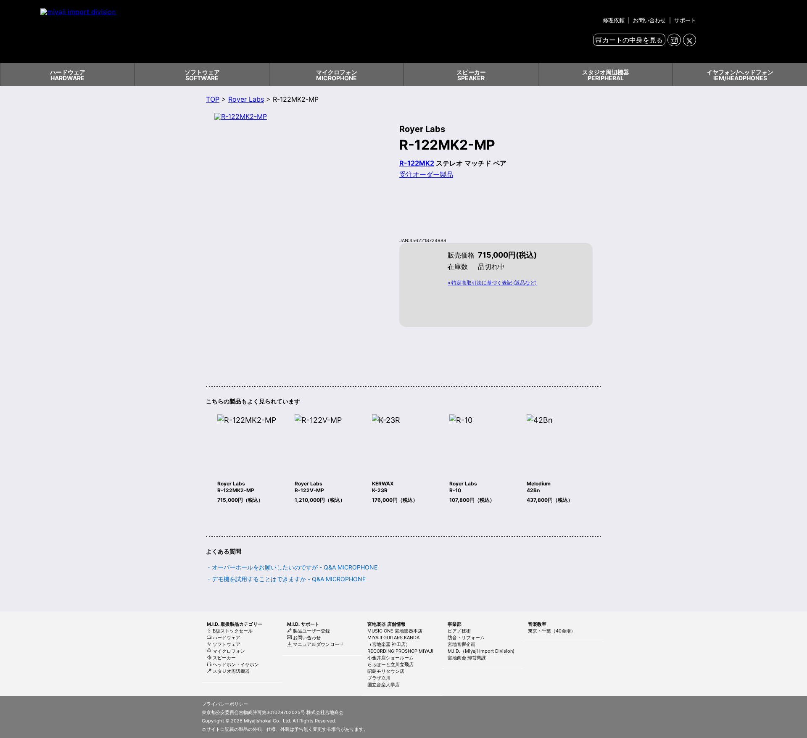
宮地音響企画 (461, 644)
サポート (684, 20)
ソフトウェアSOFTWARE (202, 75)
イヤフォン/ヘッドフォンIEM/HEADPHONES (740, 75)
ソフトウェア (225, 644)
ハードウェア (225, 637)
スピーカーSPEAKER (471, 75)
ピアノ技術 (459, 631)
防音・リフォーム (466, 637)
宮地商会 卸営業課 (467, 658)
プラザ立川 (378, 678)
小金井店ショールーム (390, 658)
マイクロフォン (228, 651)
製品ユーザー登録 (311, 631)
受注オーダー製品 (426, 174)
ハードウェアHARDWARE (67, 75)
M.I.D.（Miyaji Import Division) (481, 651)
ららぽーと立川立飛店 (390, 664)
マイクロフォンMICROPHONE (336, 75)
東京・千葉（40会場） (551, 631)
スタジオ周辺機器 (230, 671)
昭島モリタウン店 (385, 671)
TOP (212, 99)
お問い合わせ (649, 20)
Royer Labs (246, 99)
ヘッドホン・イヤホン (235, 664)
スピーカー (223, 658)
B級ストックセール (232, 631)
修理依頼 (614, 20)
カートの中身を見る (632, 40)
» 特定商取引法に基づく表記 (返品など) (492, 282)
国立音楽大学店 (383, 685)
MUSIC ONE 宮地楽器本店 (394, 631)
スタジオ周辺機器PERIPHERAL (605, 75)
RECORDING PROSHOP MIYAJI (400, 651)
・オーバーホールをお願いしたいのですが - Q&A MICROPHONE (291, 567)
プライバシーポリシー (225, 704)
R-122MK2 (416, 163)
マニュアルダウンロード (318, 644)
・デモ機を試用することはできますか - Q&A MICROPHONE (286, 578)
